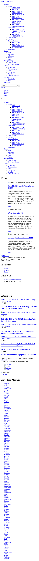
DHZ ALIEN (15, 16)
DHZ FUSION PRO (18, 14)
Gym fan (10, 74)
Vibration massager (13, 75)
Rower (10, 57)
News (9, 80)
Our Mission (11, 79)
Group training (8, 61)
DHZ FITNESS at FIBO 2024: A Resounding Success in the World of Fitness (17, 332)
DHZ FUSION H (17, 11)
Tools (6, 65)
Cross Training (12, 62)
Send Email (4, 374)
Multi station (11, 49)
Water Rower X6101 (15, 213)
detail (9, 206)
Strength (6, 4)
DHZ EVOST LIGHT (18, 26)
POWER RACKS (17, 47)
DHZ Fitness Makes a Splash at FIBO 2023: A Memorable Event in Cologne (18, 345)
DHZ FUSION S (17, 13)
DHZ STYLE (16, 23)
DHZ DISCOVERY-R (18, 31)
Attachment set (12, 69)
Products (6, 92)
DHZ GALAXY (16, 24)
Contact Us (7, 82)
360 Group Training (13, 64)
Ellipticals (11, 56)
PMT (9, 52)
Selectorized (11, 6)
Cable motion (12, 37)
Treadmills (11, 54)
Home (6, 90)
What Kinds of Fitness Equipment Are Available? (19, 355)
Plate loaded (11, 28)
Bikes (9, 59)
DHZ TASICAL (16, 21)
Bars (9, 70)
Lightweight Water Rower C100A (20, 238)
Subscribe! (4, 360)
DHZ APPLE (16, 9)
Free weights (11, 72)
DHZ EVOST (16, 8)
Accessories (11, 67)
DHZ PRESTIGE (17, 18)
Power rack (11, 39)
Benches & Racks (13, 41)
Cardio (6, 51)
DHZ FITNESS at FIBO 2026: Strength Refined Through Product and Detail (19, 308)
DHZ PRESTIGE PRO (18, 19)
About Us (7, 77)
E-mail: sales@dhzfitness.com (12, 279)
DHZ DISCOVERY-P (18, 29)
